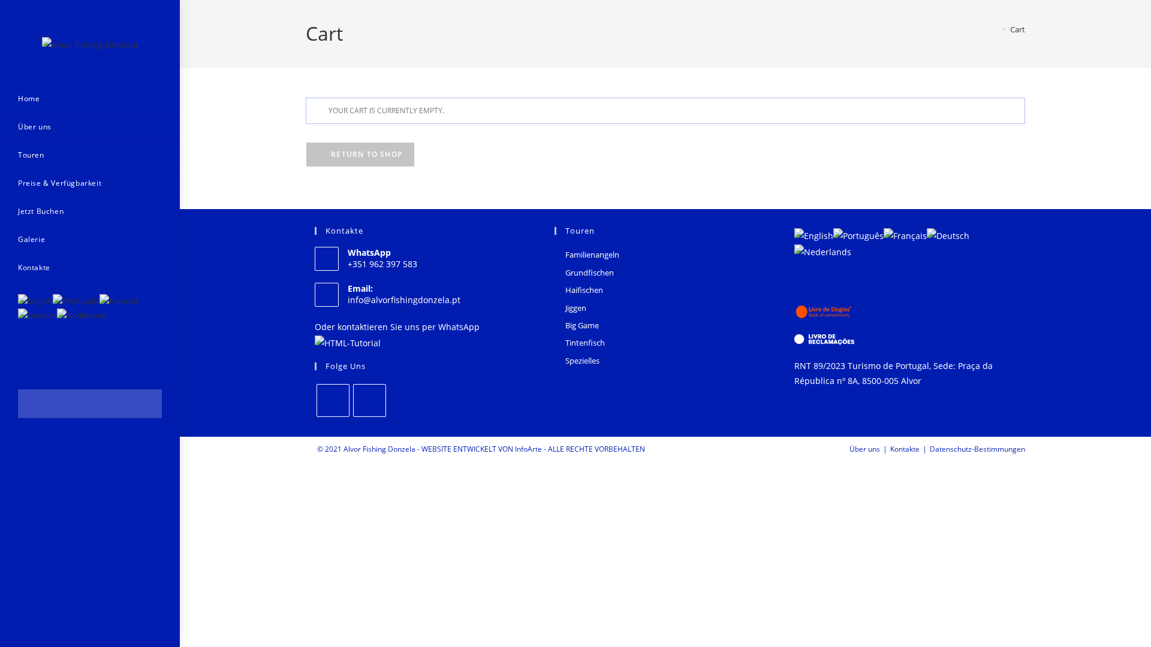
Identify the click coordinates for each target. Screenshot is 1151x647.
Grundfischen (589, 272)
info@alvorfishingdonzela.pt (404, 300)
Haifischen (584, 290)
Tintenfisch (585, 342)
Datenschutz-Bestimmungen (977, 449)
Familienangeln (592, 254)
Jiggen (575, 308)
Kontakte (905, 449)
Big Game (582, 325)
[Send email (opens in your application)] (58, 450)
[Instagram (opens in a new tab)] (42, 450)
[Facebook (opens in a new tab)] (26, 450)
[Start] (996, 29)
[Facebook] (333, 400)
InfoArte (528, 449)
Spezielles (582, 360)
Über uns (864, 449)
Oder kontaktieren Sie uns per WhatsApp (397, 326)
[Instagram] (369, 400)
